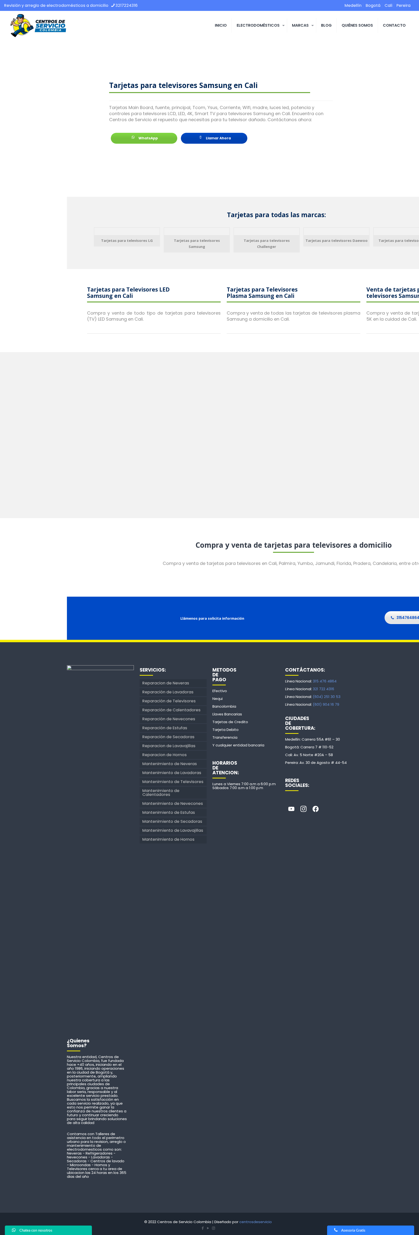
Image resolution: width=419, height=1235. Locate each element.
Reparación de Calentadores (171, 710)
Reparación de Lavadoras (167, 692)
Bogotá (373, 5)
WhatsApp (148, 138)
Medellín (353, 5)
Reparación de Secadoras (168, 737)
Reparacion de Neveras (165, 683)
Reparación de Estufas (164, 728)
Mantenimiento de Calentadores (160, 792)
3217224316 (126, 5)
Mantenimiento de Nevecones (172, 803)
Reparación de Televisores (169, 701)
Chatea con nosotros (35, 1230)
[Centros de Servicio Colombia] (38, 25)
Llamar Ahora (218, 138)
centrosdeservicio (255, 1221)
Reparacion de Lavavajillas (168, 746)
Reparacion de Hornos (164, 755)
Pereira (403, 5)
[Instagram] (303, 809)
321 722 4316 (323, 688)
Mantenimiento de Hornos (168, 839)
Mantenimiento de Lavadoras (171, 773)
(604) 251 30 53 (326, 696)
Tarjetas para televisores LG (127, 240)
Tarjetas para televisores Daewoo (337, 240)
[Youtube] (291, 809)
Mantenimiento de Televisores (172, 781)
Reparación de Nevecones (168, 719)
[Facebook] (315, 809)
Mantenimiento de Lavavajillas (172, 830)
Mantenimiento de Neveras (169, 764)
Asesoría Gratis (353, 1230)
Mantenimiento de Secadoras (172, 821)
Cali (388, 5)
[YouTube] (208, 1228)
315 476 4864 (325, 681)
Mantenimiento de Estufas (168, 812)
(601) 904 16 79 (326, 704)
